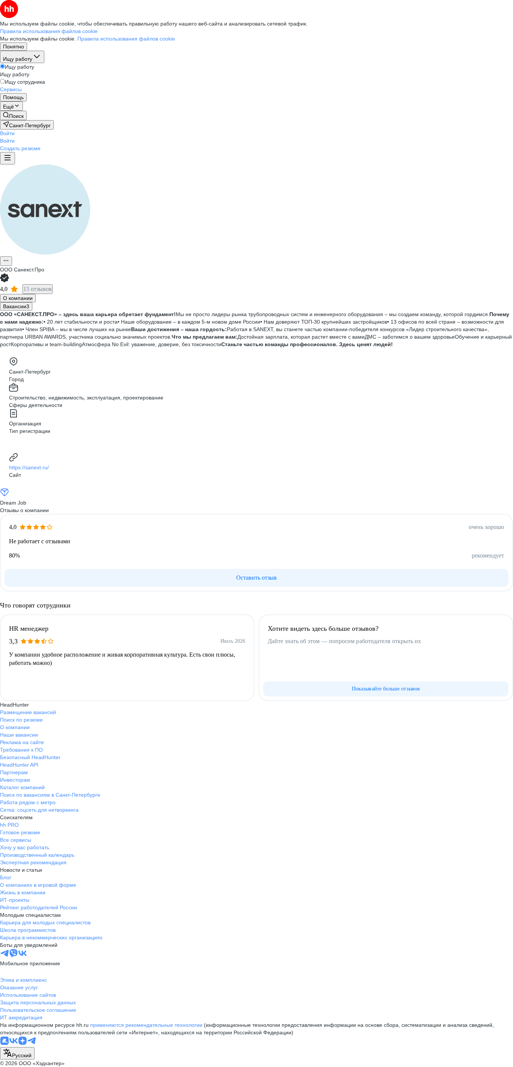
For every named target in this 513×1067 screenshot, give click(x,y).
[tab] (18, 298)
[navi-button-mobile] (7, 158)
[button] (7, 133)
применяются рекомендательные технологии (146, 1025)
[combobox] (17, 1053)
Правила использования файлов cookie (126, 39)
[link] (13, 115)
